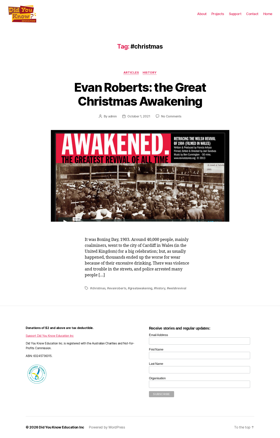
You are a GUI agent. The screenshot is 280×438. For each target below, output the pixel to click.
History (150, 72)
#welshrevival (176, 288)
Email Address (158, 335)
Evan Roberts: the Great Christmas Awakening (140, 94)
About (202, 14)
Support (235, 14)
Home (267, 14)
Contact (252, 14)
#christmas (97, 288)
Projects (217, 14)
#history (159, 288)
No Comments (171, 116)
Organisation (157, 378)
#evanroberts (116, 288)
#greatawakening (140, 288)
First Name (156, 349)
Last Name (156, 363)
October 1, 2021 (138, 116)
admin (112, 116)
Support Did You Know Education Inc (50, 336)
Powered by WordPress (107, 427)
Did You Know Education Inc (61, 427)
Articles (131, 72)
